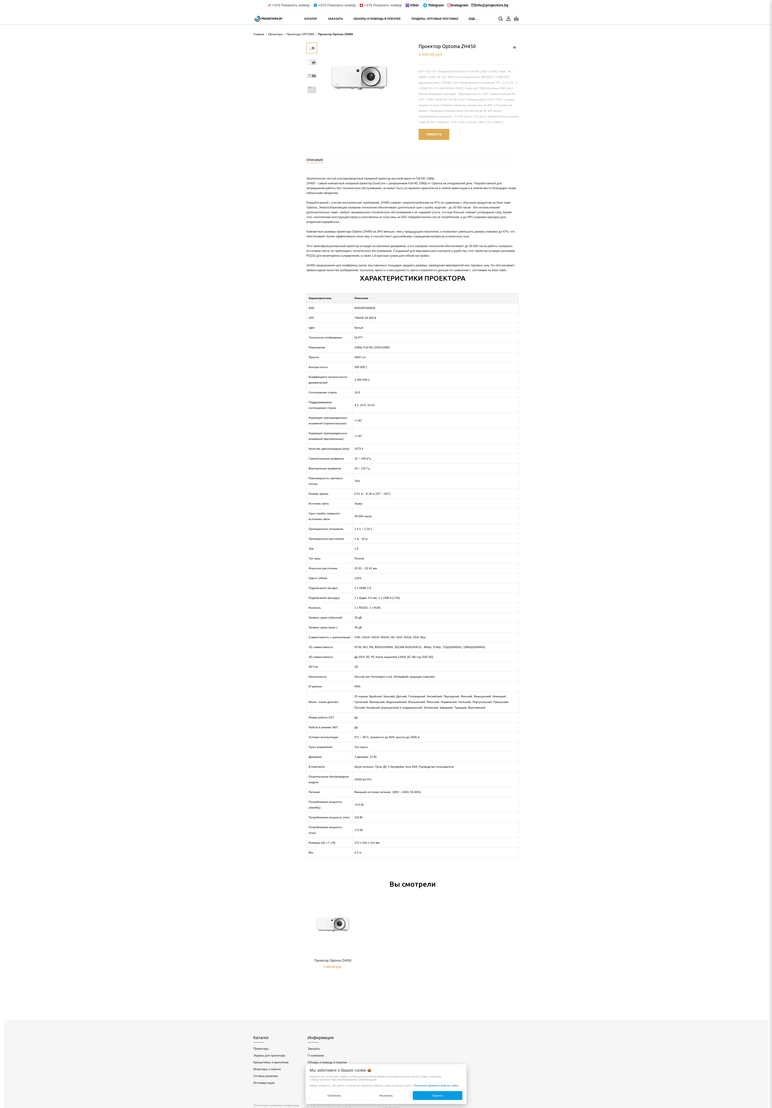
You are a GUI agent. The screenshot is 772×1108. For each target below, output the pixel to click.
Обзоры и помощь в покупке (377, 18)
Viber (414, 5)
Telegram (436, 5)
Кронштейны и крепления (270, 1062)
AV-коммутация (264, 1082)
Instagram (459, 5)
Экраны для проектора (269, 1055)
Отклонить (334, 1095)
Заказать (335, 18)
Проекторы (261, 1048)
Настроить (386, 1095)
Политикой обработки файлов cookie (436, 1085)
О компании (316, 1055)
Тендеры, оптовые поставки (434, 18)
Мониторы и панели (267, 1069)
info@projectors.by (491, 5)
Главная (258, 34)
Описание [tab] (314, 160)
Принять (437, 1095)
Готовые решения (265, 1076)
